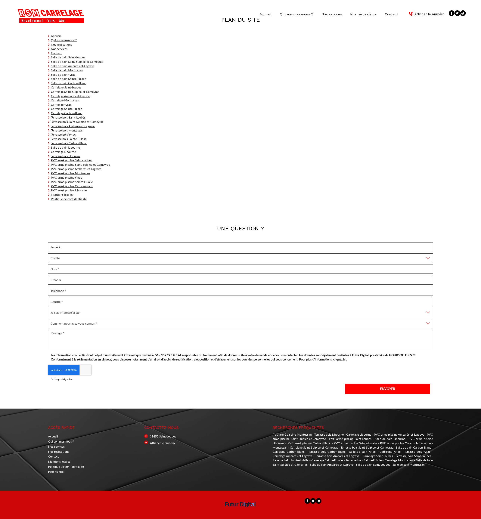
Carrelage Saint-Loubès (66, 87)
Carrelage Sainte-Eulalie (66, 108)
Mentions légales (62, 194)
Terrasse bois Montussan (67, 130)
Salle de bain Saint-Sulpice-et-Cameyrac (77, 61)
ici (344, 359)
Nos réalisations (363, 14)
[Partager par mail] (463, 13)
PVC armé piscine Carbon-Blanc (72, 186)
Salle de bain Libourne (65, 147)
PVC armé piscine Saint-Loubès (71, 160)
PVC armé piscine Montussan (70, 173)
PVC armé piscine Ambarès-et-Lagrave (76, 169)
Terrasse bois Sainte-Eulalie (68, 139)
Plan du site (56, 471)
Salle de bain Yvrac (63, 74)
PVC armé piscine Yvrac (66, 177)
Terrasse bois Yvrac (63, 134)
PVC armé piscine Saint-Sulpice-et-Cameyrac (80, 164)
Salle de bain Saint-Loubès (68, 57)
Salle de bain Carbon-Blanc (68, 83)
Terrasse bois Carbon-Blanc (69, 143)
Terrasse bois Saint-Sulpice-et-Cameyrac (77, 121)
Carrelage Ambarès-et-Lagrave (70, 96)
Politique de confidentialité (69, 199)
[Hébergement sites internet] (240, 511)
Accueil (266, 14)
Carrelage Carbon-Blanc (66, 113)
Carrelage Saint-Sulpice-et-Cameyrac (75, 91)
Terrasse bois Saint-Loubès (68, 117)
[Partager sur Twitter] (457, 13)
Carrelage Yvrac (61, 104)
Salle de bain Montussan (67, 70)
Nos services (331, 14)
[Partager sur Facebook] (452, 13)
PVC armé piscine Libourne (69, 190)
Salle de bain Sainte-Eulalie (68, 78)
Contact (391, 14)
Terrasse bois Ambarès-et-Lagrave (73, 126)
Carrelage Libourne (63, 151)
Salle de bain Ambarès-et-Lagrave (72, 66)
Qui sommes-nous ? (296, 14)
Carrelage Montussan (65, 100)
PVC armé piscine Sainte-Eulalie (72, 182)
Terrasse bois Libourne (65, 156)
